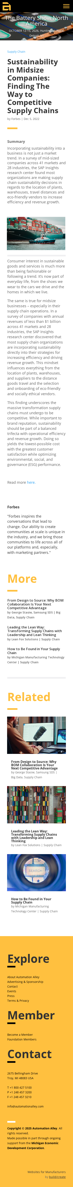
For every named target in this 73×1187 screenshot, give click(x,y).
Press (11, 996)
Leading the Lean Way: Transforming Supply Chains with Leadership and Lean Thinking (34, 631)
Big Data (17, 777)
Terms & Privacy (18, 1001)
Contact (12, 986)
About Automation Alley (23, 977)
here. (31, 482)
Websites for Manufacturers (47, 1172)
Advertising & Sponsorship (25, 982)
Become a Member (20, 1035)
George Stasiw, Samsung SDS (32, 612)
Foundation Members (21, 1039)
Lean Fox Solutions (25, 639)
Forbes (15, 119)
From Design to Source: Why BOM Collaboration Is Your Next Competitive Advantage (35, 604)
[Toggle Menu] (66, 6)
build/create (57, 1177)
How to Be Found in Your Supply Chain (33, 650)
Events (11, 991)
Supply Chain (16, 51)
